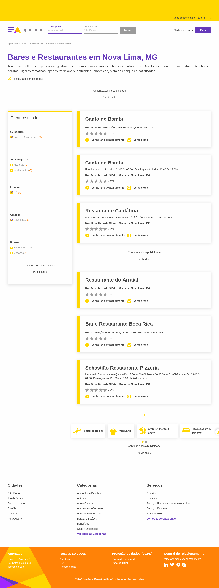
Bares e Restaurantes (89, 513)
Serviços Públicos (157, 508)
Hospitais (152, 498)
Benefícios (83, 523)
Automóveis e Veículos (90, 508)
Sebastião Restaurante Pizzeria (122, 368)
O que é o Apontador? (19, 559)
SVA (62, 562)
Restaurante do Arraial (111, 280)
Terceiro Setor (155, 513)
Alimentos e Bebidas (89, 493)
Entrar (203, 30)
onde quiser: (91, 26)
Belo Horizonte (16, 503)
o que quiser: (55, 26)
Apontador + (66, 559)
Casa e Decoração (87, 528)
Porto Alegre (15, 518)
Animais (81, 498)
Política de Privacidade (124, 559)
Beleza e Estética (87, 518)
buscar (128, 30)
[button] (143, 442)
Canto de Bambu (105, 119)
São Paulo (14, 493)
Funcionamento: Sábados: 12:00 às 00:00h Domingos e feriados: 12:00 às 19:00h (131, 169)
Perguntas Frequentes (19, 562)
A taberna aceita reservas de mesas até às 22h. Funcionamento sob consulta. (129, 217)
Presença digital (68, 566)
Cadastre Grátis (183, 30)
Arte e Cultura (85, 503)
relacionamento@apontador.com (182, 559)
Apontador (14, 43)
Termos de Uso (16, 566)
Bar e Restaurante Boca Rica (119, 324)
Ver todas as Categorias (91, 533)
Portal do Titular (120, 562)
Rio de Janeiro (16, 498)
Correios (151, 493)
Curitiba (12, 513)
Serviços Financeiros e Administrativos (169, 503)
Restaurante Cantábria (111, 210)
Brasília (12, 508)
